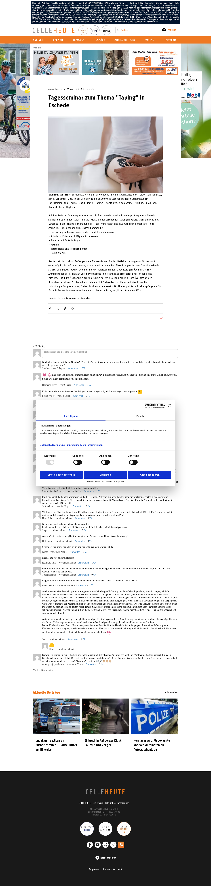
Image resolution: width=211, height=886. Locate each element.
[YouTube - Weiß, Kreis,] (98, 845)
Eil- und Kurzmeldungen (69, 298)
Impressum (94, 869)
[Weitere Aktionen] (161, 89)
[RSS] (121, 845)
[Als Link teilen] (64, 308)
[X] (105, 845)
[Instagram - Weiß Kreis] (113, 845)
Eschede (52, 298)
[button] (101, 40)
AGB (120, 869)
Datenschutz (109, 869)
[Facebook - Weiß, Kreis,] (90, 845)
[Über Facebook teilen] (49, 308)
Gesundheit (86, 298)
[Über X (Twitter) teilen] (57, 308)
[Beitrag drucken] (72, 308)
